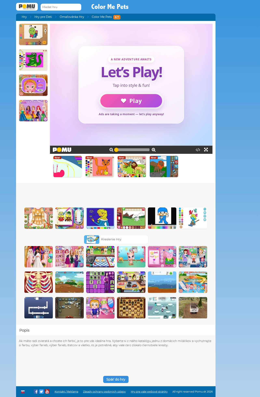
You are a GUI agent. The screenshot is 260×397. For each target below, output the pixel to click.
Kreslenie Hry (111, 239)
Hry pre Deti (43, 17)
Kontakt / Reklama (66, 391)
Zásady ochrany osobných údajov (104, 391)
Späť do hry (115, 379)
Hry (24, 17)
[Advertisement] (116, 194)
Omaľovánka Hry (72, 17)
